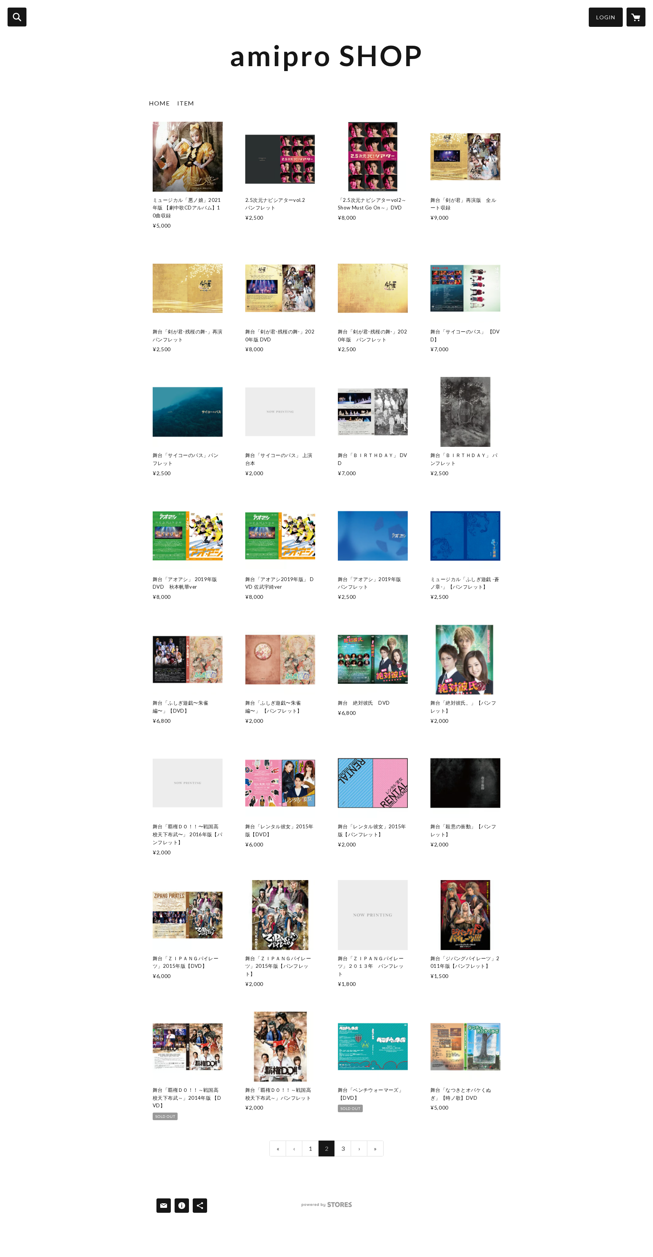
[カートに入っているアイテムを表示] (636, 17)
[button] (606, 17)
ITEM (185, 103)
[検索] (17, 17)
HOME (159, 103)
